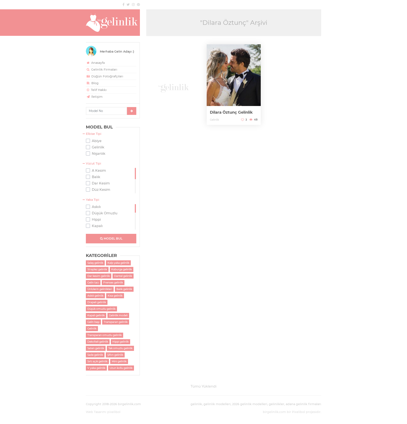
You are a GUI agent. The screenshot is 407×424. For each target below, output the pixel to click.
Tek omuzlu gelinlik (120, 348)
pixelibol (113, 412)
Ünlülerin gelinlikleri (99, 289)
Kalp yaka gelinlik (118, 262)
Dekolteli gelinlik (97, 341)
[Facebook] (123, 4)
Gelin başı (93, 322)
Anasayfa (97, 63)
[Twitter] (128, 4)
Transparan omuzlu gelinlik (104, 335)
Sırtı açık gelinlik (97, 361)
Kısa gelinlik (115, 295)
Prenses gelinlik (113, 282)
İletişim (97, 97)
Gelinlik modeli (118, 315)
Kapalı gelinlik (96, 315)
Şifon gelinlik (115, 354)
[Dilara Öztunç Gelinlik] (234, 84)
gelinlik (196, 404)
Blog (95, 83)
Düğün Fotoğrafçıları (107, 76)
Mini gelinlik (119, 361)
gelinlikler (276, 404)
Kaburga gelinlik (121, 269)
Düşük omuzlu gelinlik (101, 308)
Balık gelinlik (124, 289)
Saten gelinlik (95, 348)
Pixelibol (298, 412)
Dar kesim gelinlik (98, 276)
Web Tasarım (96, 412)
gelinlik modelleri (217, 404)
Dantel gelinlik (123, 276)
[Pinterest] (138, 4)
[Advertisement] (173, 85)
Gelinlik (91, 328)
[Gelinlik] (113, 22)
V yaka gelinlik (96, 368)
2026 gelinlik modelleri (249, 404)
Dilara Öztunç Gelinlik (231, 112)
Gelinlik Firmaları (103, 69)
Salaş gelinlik (95, 262)
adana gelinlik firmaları (303, 404)
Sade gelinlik (95, 354)
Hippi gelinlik (120, 341)
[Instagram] (133, 4)
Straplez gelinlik (97, 269)
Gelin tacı (93, 282)
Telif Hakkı (98, 90)
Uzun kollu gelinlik (121, 368)
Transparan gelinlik (116, 322)
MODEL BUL (112, 238)
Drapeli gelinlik (96, 302)
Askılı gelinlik (95, 295)
